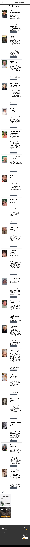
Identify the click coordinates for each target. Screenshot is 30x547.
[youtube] (6, 533)
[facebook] (4, 533)
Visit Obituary (13, 57)
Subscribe (5, 503)
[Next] (28, 492)
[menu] (28, 3)
